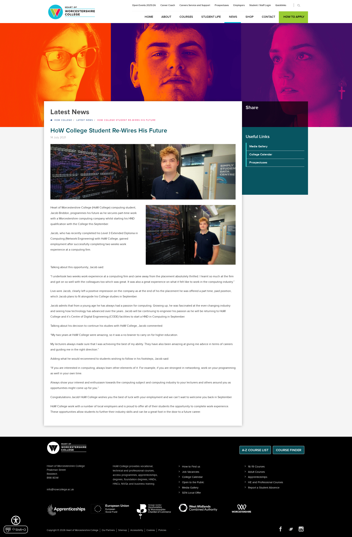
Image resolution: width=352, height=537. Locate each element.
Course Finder (288, 450)
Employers (239, 5)
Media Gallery (258, 146)
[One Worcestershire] (242, 508)
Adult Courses (256, 471)
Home (149, 17)
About (166, 17)
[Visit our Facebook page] (280, 529)
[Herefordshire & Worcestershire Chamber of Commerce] (154, 511)
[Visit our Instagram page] (301, 529)
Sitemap (122, 530)
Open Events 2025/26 (144, 5)
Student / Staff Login (260, 5)
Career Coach (167, 5)
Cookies (150, 530)
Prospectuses (222, 5)
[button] (16, 524)
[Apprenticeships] (66, 510)
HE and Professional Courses (265, 482)
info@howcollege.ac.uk (60, 489)
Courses (186, 17)
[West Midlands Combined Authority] (198, 508)
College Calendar (260, 154)
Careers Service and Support (194, 5)
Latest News (84, 120)
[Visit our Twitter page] (291, 529)
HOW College (63, 120)
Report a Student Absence (263, 487)
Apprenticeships (257, 477)
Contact (268, 17)
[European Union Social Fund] (110, 508)
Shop (249, 17)
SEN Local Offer (191, 492)
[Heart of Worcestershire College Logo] (67, 447)
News (233, 17)
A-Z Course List (255, 450)
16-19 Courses (256, 466)
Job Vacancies (190, 471)
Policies (162, 530)
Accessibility (136, 530)
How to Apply (293, 17)
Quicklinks (280, 5)
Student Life (211, 17)
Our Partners (108, 530)
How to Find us (191, 466)
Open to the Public (193, 482)
